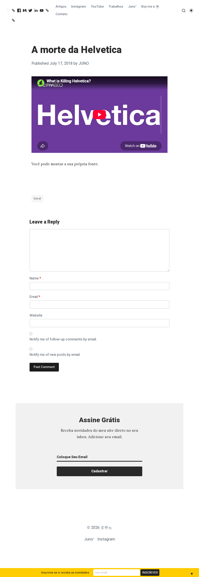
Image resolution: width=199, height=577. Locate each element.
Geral (37, 198)
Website (36, 315)
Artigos (61, 6)
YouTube (97, 6)
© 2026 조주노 (99, 527)
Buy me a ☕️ (150, 6)
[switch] (191, 10)
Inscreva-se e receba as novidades (65, 572)
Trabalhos (115, 6)
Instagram (78, 6)
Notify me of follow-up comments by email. (63, 339)
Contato (61, 14)
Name (35, 278)
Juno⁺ (132, 6)
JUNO (84, 63)
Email (35, 296)
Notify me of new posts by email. (55, 354)
